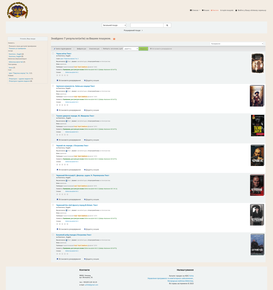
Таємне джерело (75, 116)
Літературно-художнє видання (19, 81)
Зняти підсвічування (63, 49)
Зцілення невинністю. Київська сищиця (75, 86)
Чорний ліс (72, 145)
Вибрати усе (81, 49)
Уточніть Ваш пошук (27, 39)
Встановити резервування (70, 80)
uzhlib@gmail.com (91, 285)
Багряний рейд (73, 235)
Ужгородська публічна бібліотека (180, 281)
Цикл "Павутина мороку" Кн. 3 (19, 73)
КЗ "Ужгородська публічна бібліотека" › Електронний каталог (18, 10)
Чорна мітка (63, 53)
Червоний (82, 175)
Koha (191, 276)
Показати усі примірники (17, 48)
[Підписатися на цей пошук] (114, 39)
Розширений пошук (132, 30)
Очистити (215, 10)
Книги (11, 68)
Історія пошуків (226, 10)
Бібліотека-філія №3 (16, 62)
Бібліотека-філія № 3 (71, 72)
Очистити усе (94, 49)
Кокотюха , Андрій (15, 54)
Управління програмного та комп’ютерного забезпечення (170, 278)
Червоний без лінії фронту (77, 205)
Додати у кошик (92, 80)
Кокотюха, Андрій (15, 56)
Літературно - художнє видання (20, 79)
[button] (205, 10)
